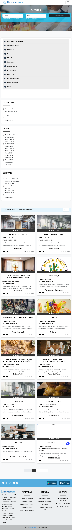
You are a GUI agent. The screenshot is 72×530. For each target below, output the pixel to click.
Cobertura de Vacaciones (12, 181)
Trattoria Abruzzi (18, 332)
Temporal (7, 195)
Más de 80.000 (9, 160)
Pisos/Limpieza (12, 70)
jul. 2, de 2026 (66, 335)
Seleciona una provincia (31, 18)
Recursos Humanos (13, 78)
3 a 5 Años (8, 118)
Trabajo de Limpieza (27, 498)
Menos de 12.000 (10, 135)
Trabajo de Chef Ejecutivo (27, 504)
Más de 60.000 (9, 155)
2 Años (7, 115)
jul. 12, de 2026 (65, 293)
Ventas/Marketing (12, 82)
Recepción (10, 74)
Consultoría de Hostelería (45, 501)
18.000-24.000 (9, 139)
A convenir (8, 164)
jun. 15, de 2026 (29, 418)
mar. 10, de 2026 (65, 460)
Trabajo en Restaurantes (27, 510)
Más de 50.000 (9, 153)
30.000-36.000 (9, 144)
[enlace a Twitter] (3, 483)
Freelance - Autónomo (11, 186)
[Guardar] (7, 251)
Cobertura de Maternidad (12, 179)
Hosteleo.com (32, 527)
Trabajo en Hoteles (27, 507)
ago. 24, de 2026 (29, 251)
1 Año (6, 113)
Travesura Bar (54, 415)
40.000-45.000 (9, 150)
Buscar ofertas (59, 15)
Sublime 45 (18, 290)
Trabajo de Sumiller (27, 501)
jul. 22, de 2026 (29, 293)
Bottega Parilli (18, 374)
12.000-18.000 (9, 137)
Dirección (10, 58)
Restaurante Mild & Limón (54, 290)
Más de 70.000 (9, 157)
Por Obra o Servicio (10, 190)
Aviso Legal (45, 504)
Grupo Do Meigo (54, 374)
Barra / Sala (10, 49)
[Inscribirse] (4, 251)
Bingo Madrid (54, 248)
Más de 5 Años (9, 120)
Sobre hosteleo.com (45, 498)
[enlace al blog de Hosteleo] (17, 483)
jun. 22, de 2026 (65, 376)
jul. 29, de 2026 (65, 251)
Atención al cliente (13, 45)
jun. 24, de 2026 (29, 376)
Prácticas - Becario (10, 192)
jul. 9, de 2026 (30, 335)
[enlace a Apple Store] (64, 484)
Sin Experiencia (9, 109)
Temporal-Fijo (9, 197)
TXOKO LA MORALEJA (18, 457)
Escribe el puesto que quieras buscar (10, 18)
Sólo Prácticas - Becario (11, 111)
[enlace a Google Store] (52, 484)
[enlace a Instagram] (10, 483)
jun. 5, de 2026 (65, 418)
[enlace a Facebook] (6, 483)
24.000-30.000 (9, 141)
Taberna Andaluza (18, 415)
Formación (10, 62)
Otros (9, 86)
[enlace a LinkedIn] (14, 483)
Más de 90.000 (9, 162)
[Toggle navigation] (67, 2)
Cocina (9, 54)
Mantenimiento (12, 66)
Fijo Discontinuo (9, 183)
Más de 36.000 (9, 146)
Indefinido (7, 188)
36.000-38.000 (9, 148)
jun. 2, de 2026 (29, 459)
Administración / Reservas (15, 41)
